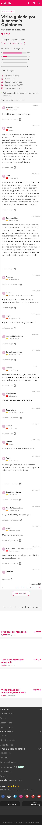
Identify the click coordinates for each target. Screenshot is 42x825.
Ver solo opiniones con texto (14, 100)
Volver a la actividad (8, 11)
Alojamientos (6, 771)
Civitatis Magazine (7, 740)
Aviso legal (19, 822)
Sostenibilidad (6, 723)
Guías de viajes (6, 745)
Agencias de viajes (8, 762)
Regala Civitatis (6, 727)
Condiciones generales (9, 822)
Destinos (4, 735)
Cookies (37, 822)
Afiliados (3, 757)
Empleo (3, 776)
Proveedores (5, 753)
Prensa (3, 718)
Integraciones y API (8, 767)
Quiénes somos (7, 713)
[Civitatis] (6, 3)
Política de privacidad (28, 822)
